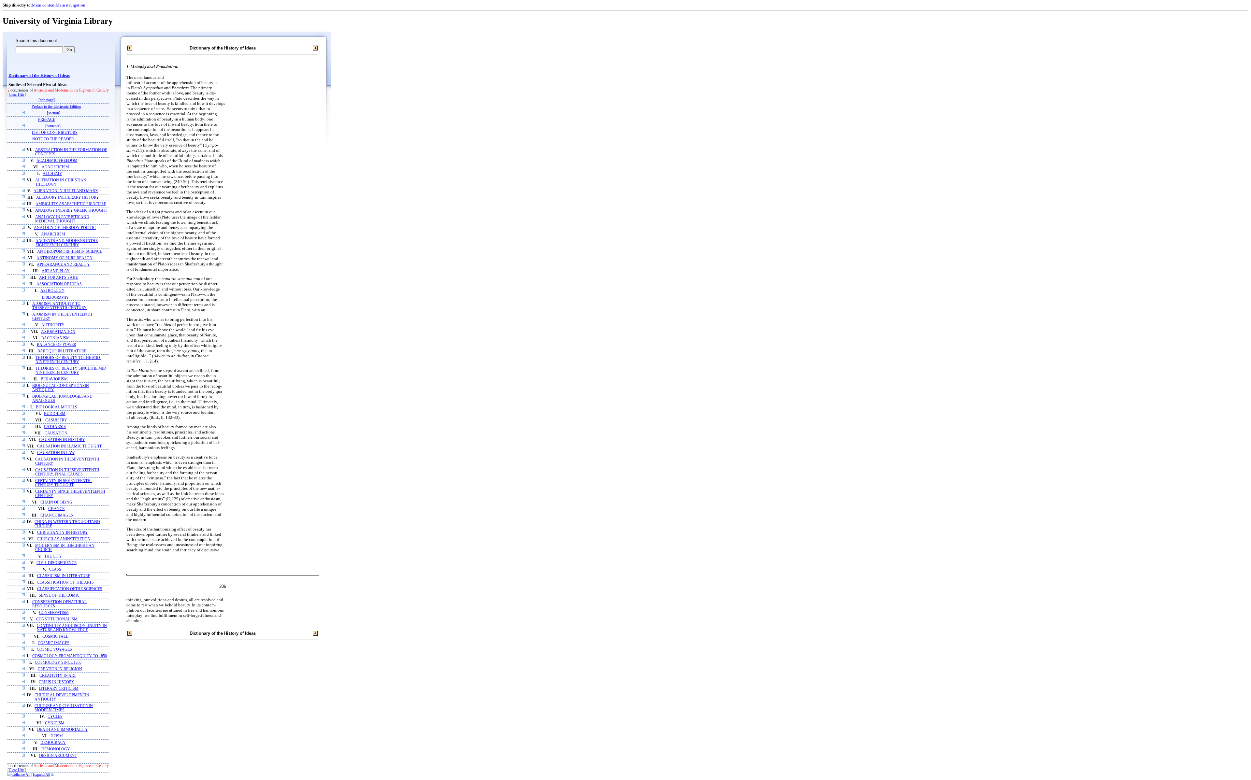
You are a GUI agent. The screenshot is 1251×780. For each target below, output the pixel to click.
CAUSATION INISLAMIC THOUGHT (69, 446)
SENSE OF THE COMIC (59, 595)
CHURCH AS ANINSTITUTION (64, 539)
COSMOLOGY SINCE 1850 (58, 662)
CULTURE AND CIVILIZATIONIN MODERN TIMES (64, 708)
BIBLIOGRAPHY (55, 297)
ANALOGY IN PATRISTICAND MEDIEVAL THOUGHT (62, 219)
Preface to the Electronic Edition (56, 107)
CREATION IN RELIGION (60, 669)
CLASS (55, 569)
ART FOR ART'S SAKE (58, 278)
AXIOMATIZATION (58, 332)
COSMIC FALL (55, 636)
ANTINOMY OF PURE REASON (64, 258)
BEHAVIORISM (54, 379)
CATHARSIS (55, 427)
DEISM (56, 736)
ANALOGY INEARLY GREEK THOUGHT (71, 210)
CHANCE (56, 509)
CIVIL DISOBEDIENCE (56, 563)
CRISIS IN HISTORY (56, 682)
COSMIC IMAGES (53, 643)
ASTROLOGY (52, 291)
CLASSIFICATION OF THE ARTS (65, 582)
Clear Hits (16, 94)
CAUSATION (56, 433)
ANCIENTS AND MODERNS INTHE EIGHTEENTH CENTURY (67, 243)
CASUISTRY (56, 420)
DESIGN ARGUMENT (58, 756)
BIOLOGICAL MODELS (56, 407)
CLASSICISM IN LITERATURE (63, 576)
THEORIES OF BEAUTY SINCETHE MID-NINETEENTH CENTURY (72, 370)
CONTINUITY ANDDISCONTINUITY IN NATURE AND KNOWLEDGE (72, 628)
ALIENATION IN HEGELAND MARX (66, 191)
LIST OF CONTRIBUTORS (55, 133)
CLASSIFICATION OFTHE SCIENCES (69, 589)
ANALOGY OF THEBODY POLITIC (65, 228)
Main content (44, 5)
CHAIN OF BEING (56, 502)
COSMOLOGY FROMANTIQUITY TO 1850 (69, 656)
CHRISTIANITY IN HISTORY (62, 533)
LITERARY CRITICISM (59, 689)
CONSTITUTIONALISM (57, 619)
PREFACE (46, 120)
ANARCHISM (53, 234)
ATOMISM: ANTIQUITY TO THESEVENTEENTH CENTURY (59, 306)
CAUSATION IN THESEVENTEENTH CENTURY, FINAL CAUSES (67, 472)
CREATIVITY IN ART (57, 676)
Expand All (41, 775)
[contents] (53, 126)
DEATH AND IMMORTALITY (62, 730)
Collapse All (20, 775)
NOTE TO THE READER (53, 139)
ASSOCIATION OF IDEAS (59, 284)
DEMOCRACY (53, 743)
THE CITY (53, 556)
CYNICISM (55, 723)
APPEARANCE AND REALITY (63, 264)
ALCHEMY (52, 174)
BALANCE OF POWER (56, 345)
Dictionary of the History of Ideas (39, 75)
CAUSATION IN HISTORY (62, 440)
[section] (53, 113)
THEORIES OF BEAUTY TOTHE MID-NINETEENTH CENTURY (68, 360)
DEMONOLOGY (55, 749)
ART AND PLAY (56, 271)
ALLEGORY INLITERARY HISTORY (67, 197)
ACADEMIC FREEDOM (57, 161)
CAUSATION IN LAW (56, 453)
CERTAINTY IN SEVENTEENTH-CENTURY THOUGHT (63, 483)
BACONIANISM (55, 338)
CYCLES (55, 717)
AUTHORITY (53, 325)
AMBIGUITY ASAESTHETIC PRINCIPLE (71, 204)
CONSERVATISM (54, 613)
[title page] (46, 100)
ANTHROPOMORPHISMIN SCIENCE (69, 251)
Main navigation (70, 5)
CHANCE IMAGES (56, 515)
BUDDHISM (54, 414)
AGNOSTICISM (55, 167)
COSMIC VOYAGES (54, 649)
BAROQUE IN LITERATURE (61, 351)
